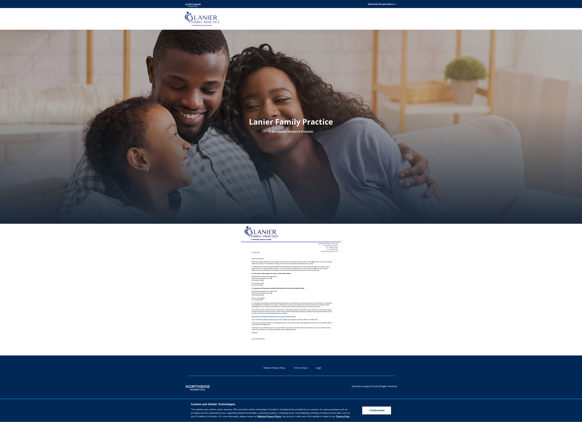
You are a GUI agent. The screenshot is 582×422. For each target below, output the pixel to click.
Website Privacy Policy (274, 367)
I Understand (376, 410)
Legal (318, 367)
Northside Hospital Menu (381, 4)
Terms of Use (300, 367)
